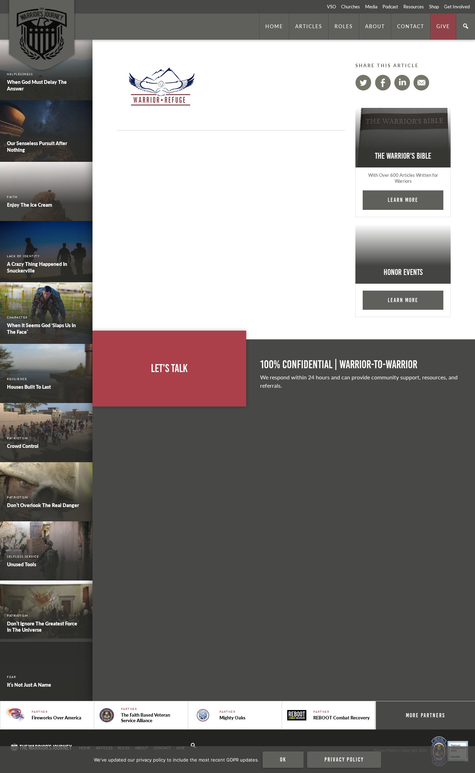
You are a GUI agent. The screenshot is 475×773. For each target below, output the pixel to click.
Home (274, 26)
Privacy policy (344, 759)
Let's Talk (169, 368)
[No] (466, 759)
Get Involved (457, 6)
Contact (410, 26)
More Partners (425, 715)
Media (371, 6)
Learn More (403, 200)
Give (443, 26)
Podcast (390, 6)
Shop (434, 6)
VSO (331, 6)
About (375, 26)
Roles (344, 26)
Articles (308, 26)
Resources (413, 6)
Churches (350, 6)
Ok (283, 759)
